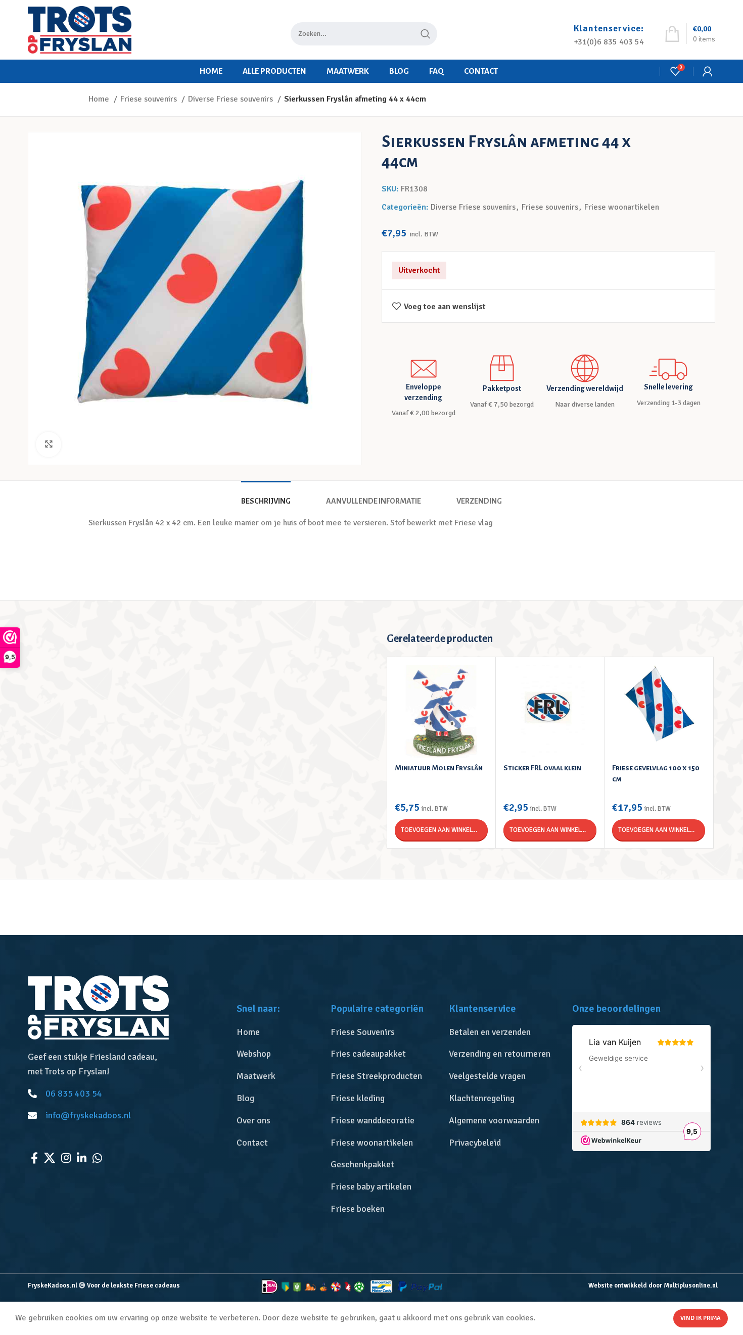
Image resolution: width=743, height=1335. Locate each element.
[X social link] (49, 1157)
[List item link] (278, 1032)
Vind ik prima (700, 1318)
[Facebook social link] (34, 1157)
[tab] (266, 496)
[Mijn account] (708, 71)
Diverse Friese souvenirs (231, 99)
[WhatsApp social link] (97, 1157)
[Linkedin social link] (81, 1157)
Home (99, 99)
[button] (441, 829)
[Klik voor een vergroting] (48, 444)
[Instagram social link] (66, 1157)
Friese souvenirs (149, 99)
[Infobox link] (609, 29)
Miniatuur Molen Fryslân (439, 768)
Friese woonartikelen (621, 207)
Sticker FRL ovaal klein (542, 768)
